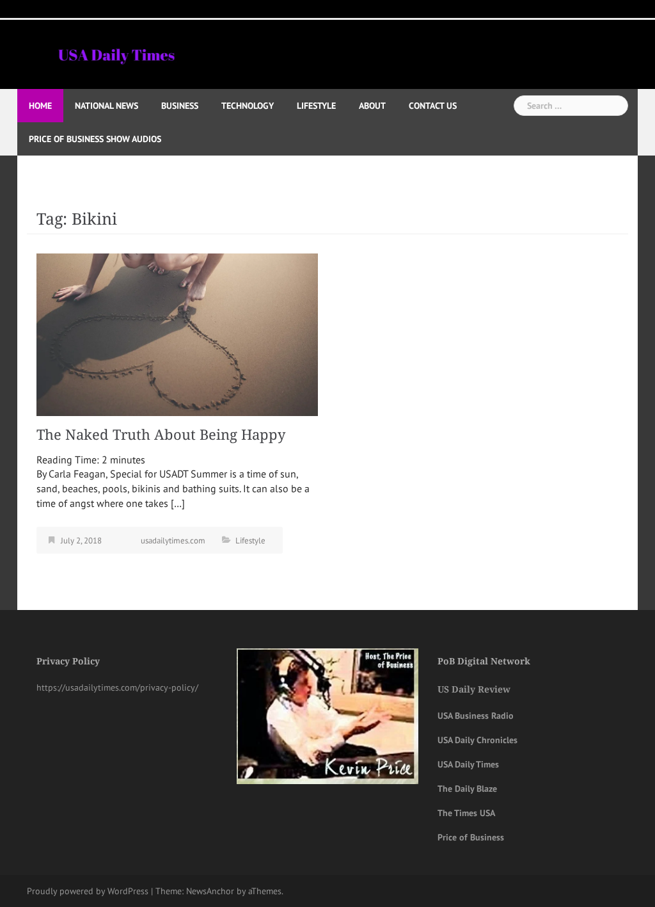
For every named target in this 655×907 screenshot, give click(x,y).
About (372, 105)
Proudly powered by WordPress (87, 891)
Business (179, 105)
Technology (247, 105)
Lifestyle (316, 105)
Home (40, 105)
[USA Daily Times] (115, 53)
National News (106, 105)
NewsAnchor (210, 891)
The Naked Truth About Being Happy (164, 435)
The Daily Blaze (467, 788)
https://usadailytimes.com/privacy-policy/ (117, 687)
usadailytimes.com (173, 540)
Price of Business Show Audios (95, 139)
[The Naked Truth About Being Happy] (177, 333)
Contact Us (433, 105)
